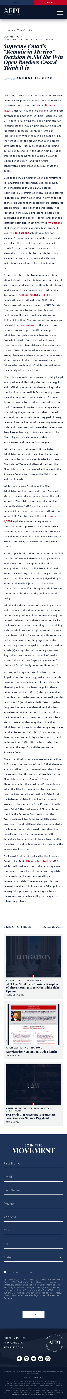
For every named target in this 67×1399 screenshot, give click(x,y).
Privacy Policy (29, 1295)
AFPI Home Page (54, 1343)
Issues (10, 30)
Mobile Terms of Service (43, 1394)
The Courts (24, 30)
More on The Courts (52, 927)
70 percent (55, 222)
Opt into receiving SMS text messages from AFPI (19, 1273)
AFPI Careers (13, 1342)
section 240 (27, 325)
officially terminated (38, 861)
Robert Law (10, 78)
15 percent (22, 233)
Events (16, 2)
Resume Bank (13, 1347)
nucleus (39, 1377)
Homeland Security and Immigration (28, 39)
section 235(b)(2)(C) (32, 295)
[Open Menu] (60, 13)
